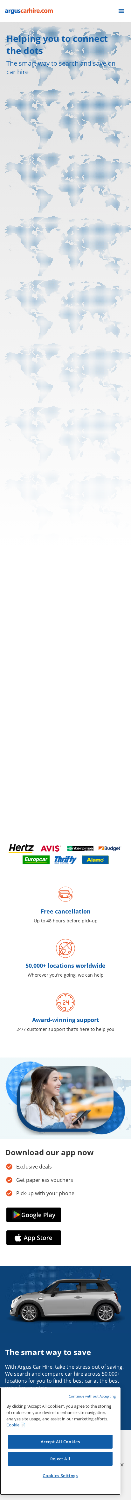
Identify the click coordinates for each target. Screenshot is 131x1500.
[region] (60, 1441)
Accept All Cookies (60, 1441)
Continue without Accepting (92, 1396)
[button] (121, 11)
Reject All (60, 1459)
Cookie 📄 (15, 1425)
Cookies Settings (60, 1475)
